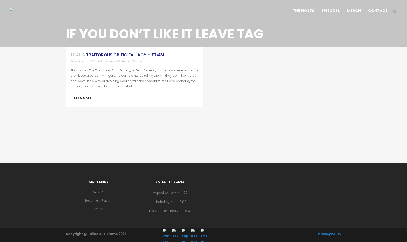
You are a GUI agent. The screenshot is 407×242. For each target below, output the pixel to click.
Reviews (99, 209)
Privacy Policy (329, 234)
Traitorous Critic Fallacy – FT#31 (125, 55)
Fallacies (107, 61)
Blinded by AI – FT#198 (170, 202)
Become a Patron (98, 200)
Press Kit (98, 192)
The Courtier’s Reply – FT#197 (170, 211)
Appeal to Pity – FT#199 (170, 193)
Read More (82, 98)
